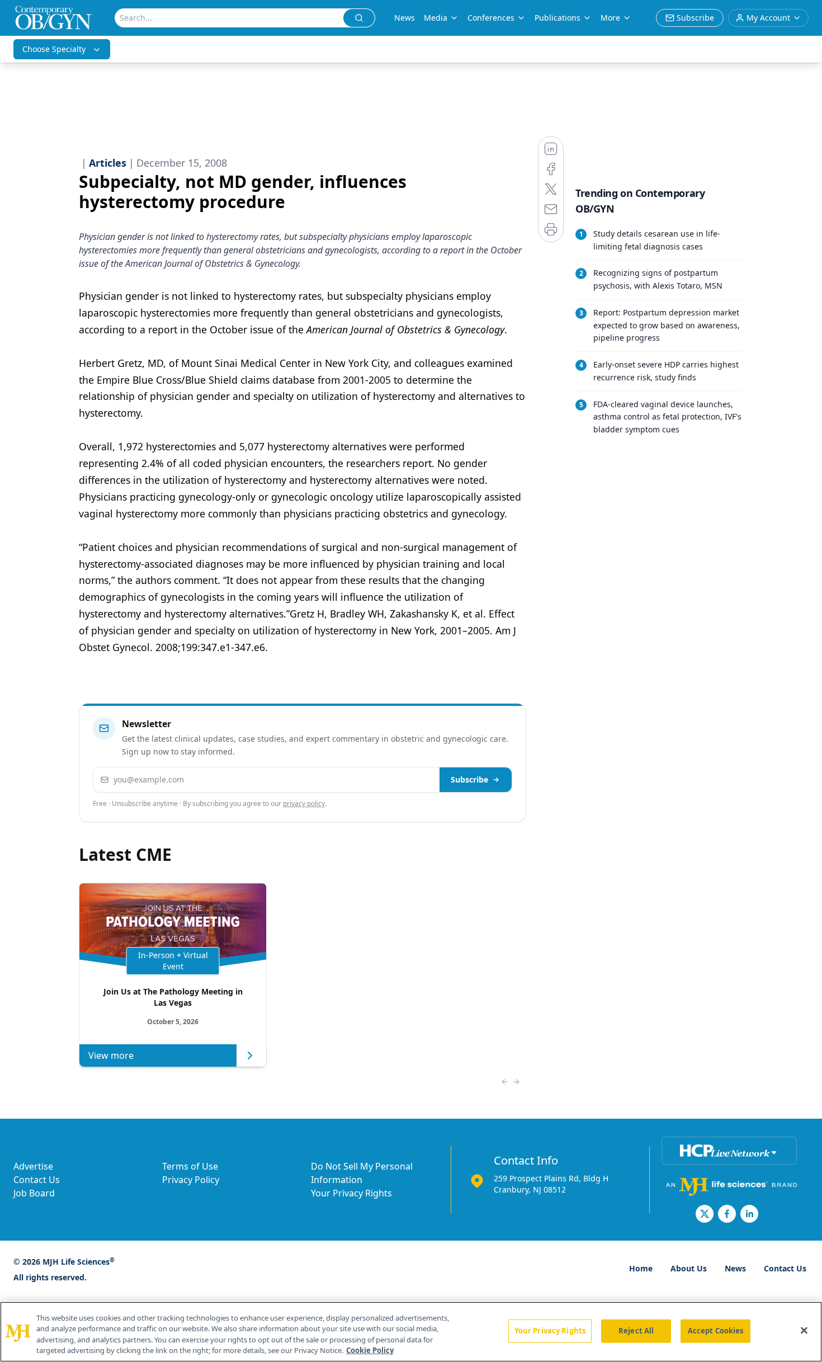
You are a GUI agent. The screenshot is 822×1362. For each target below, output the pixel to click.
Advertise (33, 1166)
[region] (411, 1332)
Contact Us (36, 1180)
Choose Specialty (54, 49)
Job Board (34, 1193)
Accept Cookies (716, 1331)
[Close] (804, 1330)
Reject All (636, 1331)
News (404, 17)
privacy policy (304, 803)
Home (641, 1268)
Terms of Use (190, 1166)
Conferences (490, 17)
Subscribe (469, 779)
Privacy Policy (190, 1180)
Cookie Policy (370, 1350)
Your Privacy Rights (351, 1193)
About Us (688, 1268)
